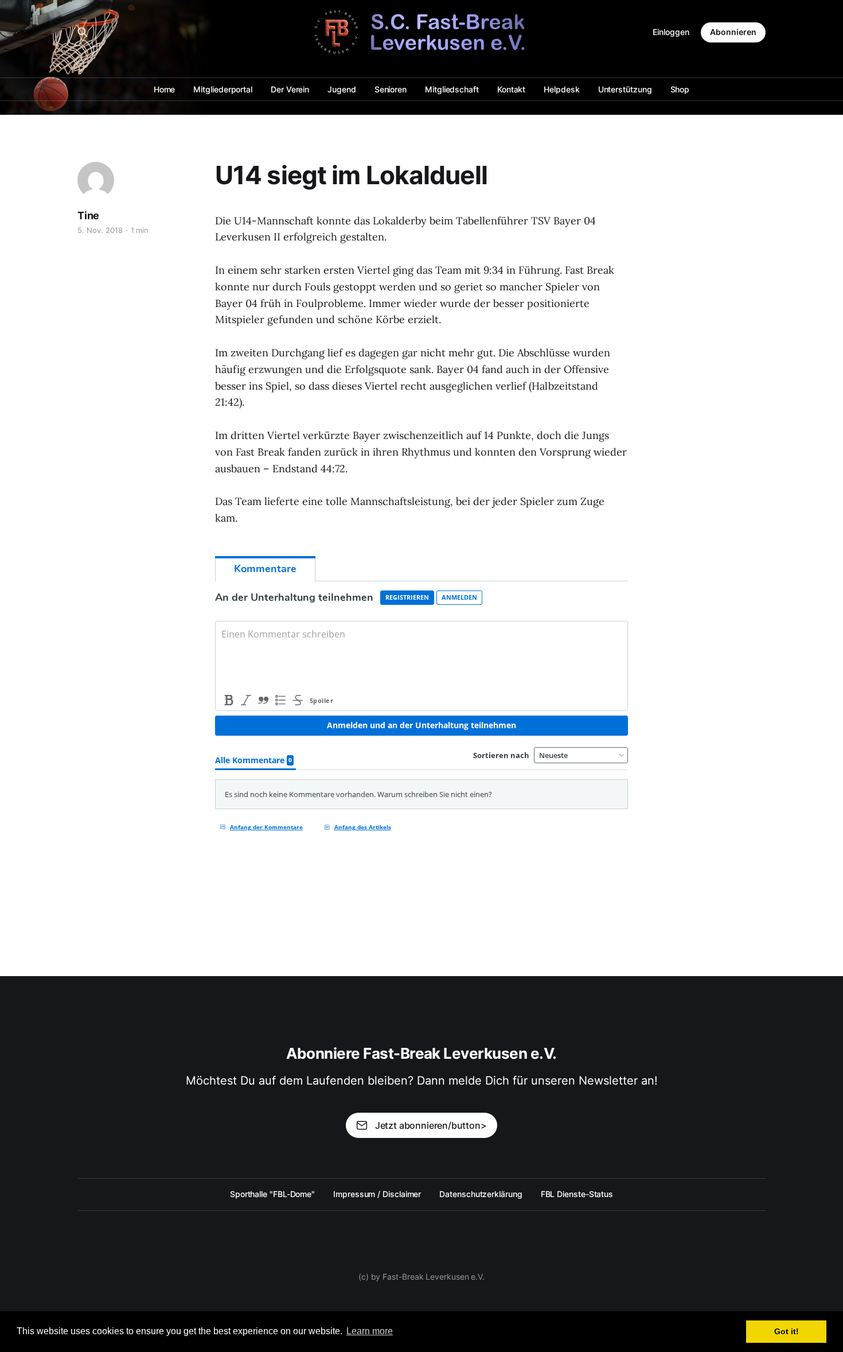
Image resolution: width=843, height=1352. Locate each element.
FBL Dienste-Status (577, 1194)
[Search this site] (82, 32)
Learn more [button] (369, 1331)
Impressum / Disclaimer (377, 1194)
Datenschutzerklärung (480, 1194)
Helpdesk (561, 89)
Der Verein (290, 89)
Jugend (341, 89)
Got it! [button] (786, 1331)
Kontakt (511, 89)
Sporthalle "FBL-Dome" (272, 1194)
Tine (88, 215)
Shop (680, 89)
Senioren (390, 89)
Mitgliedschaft (452, 89)
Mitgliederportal (222, 89)
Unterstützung (625, 89)
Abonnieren (733, 32)
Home (164, 89)
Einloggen (671, 32)
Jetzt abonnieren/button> (431, 1125)
